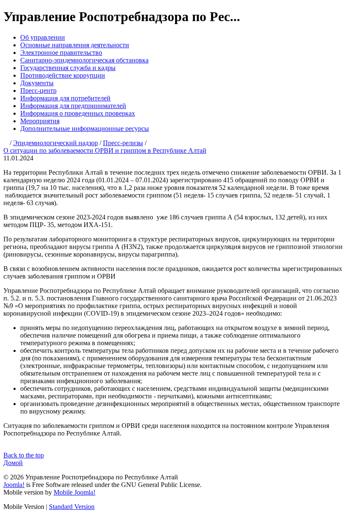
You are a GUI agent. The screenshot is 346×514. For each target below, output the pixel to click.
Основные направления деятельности (74, 45)
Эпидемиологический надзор (55, 142)
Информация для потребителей (65, 98)
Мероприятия (39, 120)
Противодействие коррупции (62, 75)
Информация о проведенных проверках (77, 113)
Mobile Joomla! (74, 492)
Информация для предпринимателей (73, 105)
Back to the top (23, 455)
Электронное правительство (61, 52)
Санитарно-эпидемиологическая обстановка (84, 60)
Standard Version (72, 506)
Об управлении (42, 37)
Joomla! (13, 484)
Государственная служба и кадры (68, 67)
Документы (37, 83)
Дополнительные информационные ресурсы (84, 128)
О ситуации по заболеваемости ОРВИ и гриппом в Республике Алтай (104, 150)
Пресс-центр (38, 90)
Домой (13, 462)
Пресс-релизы (123, 142)
